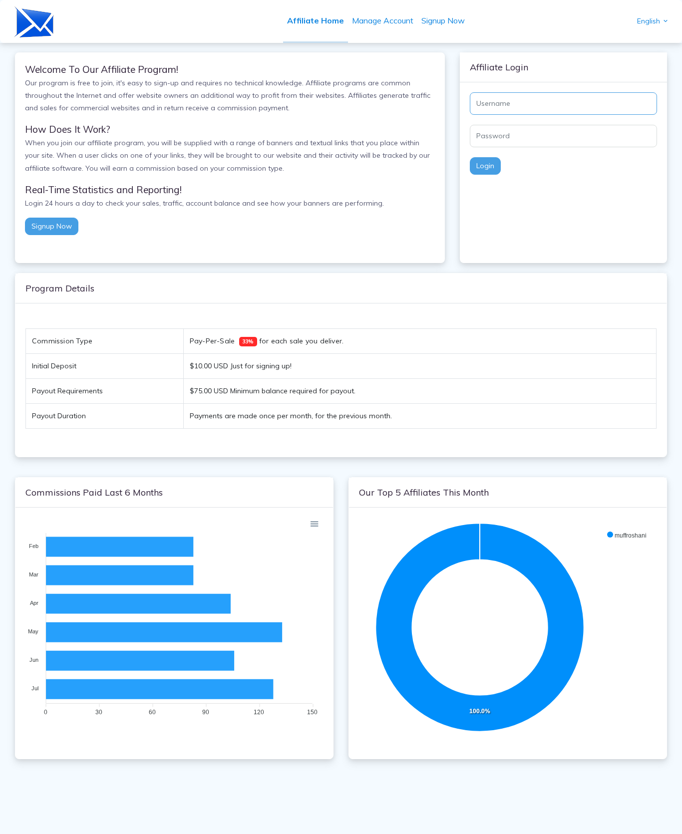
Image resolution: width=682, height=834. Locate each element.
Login (485, 165)
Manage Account (382, 20)
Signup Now (443, 20)
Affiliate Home (315, 20)
